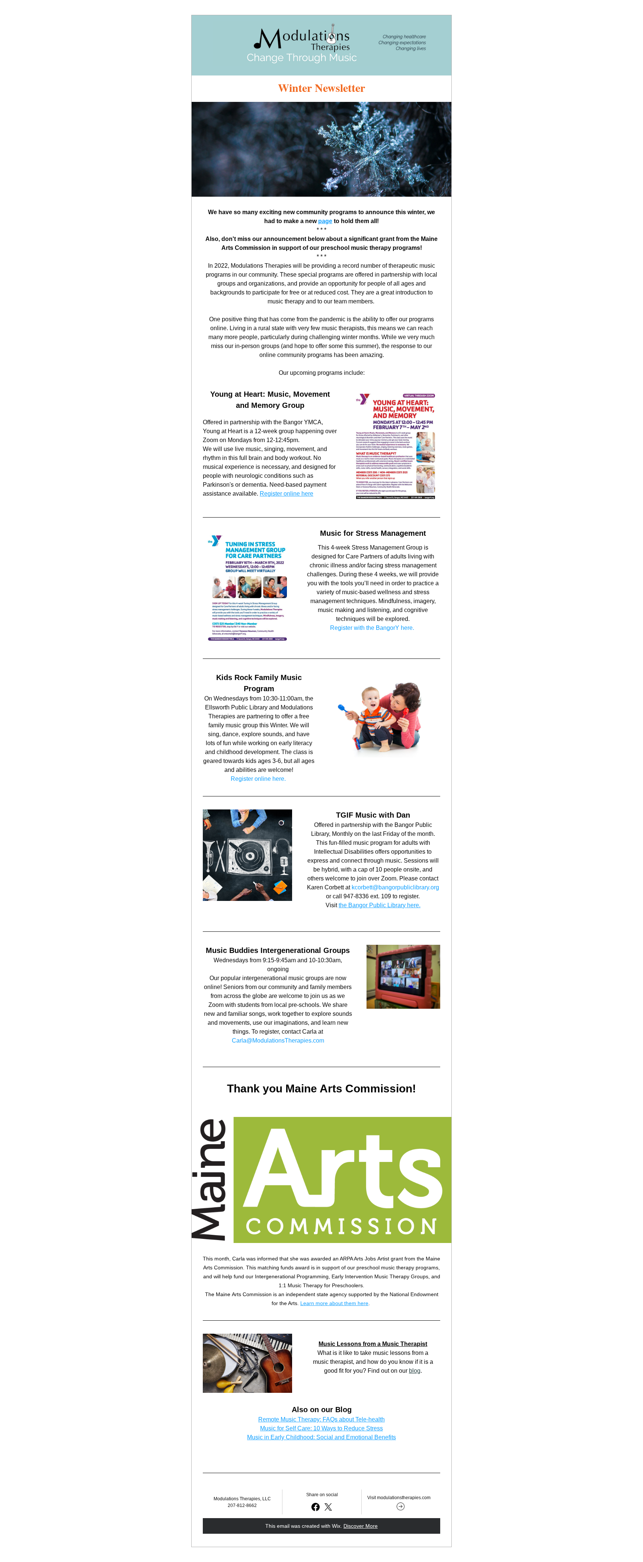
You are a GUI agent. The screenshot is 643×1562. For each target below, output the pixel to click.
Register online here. (258, 779)
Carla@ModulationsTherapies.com (278, 1040)
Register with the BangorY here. (372, 628)
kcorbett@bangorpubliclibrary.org (395, 887)
